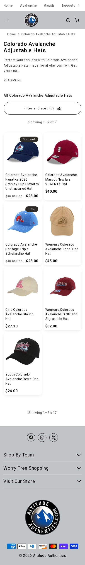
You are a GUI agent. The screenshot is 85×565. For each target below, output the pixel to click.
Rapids (49, 5)
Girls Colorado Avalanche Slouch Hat (19, 314)
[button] (6, 20)
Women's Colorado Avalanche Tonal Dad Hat (62, 249)
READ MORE (12, 80)
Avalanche (28, 5)
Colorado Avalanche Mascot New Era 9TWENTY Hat (61, 179)
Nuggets (68, 5)
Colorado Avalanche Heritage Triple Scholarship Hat (21, 249)
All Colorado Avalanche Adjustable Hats (38, 95)
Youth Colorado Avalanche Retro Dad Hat (22, 379)
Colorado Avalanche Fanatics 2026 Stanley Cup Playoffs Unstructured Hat (22, 181)
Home (8, 5)
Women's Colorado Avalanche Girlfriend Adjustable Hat (61, 314)
